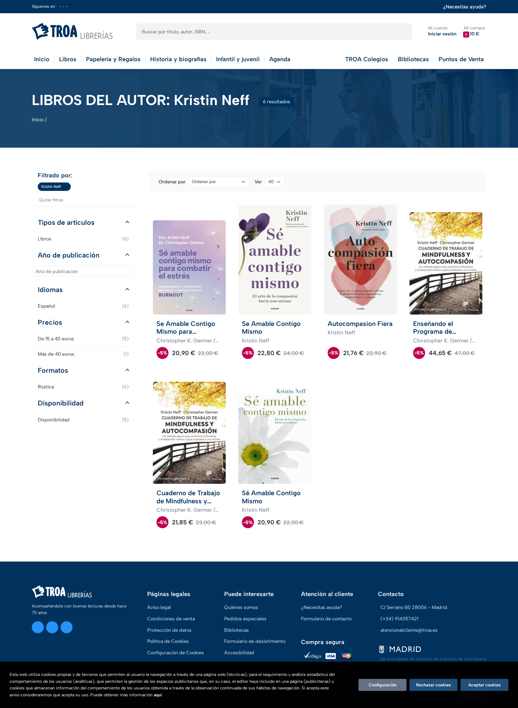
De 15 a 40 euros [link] (83, 339)
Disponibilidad (61, 403)
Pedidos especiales (245, 619)
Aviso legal (159, 607)
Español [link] (83, 306)
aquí (158, 694)
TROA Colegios (366, 59)
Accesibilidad (239, 652)
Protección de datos (169, 630)
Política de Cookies (168, 641)
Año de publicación (69, 255)
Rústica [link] (83, 387)
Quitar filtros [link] (51, 200)
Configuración (383, 685)
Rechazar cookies (433, 685)
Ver (258, 182)
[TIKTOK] (67, 627)
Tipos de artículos (66, 222)
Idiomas (50, 289)
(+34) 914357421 (399, 619)
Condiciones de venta (171, 619)
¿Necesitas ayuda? (464, 6)
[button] (474, 31)
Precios (50, 322)
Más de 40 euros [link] (83, 354)
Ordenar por (172, 182)
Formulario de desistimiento (254, 641)
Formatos (53, 370)
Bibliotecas (413, 59)
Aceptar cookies (484, 685)
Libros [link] (83, 239)
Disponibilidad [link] (83, 420)
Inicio (37, 119)
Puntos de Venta (461, 59)
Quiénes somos (241, 607)
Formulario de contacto (326, 619)
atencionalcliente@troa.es (409, 630)
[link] (66, 187)
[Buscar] (402, 31)
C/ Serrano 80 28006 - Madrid (413, 607)
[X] (63, 6)
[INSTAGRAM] (60, 6)
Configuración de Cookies (175, 652)
